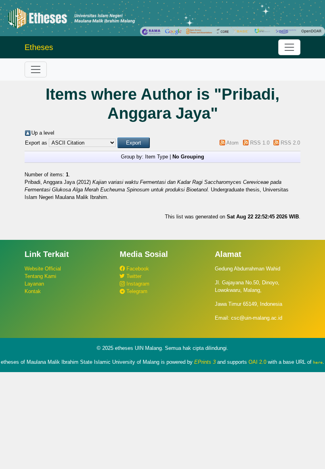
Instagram (137, 284)
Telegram (136, 291)
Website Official (43, 269)
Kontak (33, 291)
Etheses (39, 47)
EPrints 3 (205, 362)
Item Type (156, 157)
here (318, 362)
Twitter (133, 276)
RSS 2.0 (290, 143)
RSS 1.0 (260, 143)
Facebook (137, 269)
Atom (232, 143)
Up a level (42, 133)
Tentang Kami (40, 276)
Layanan (34, 284)
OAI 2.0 (257, 362)
